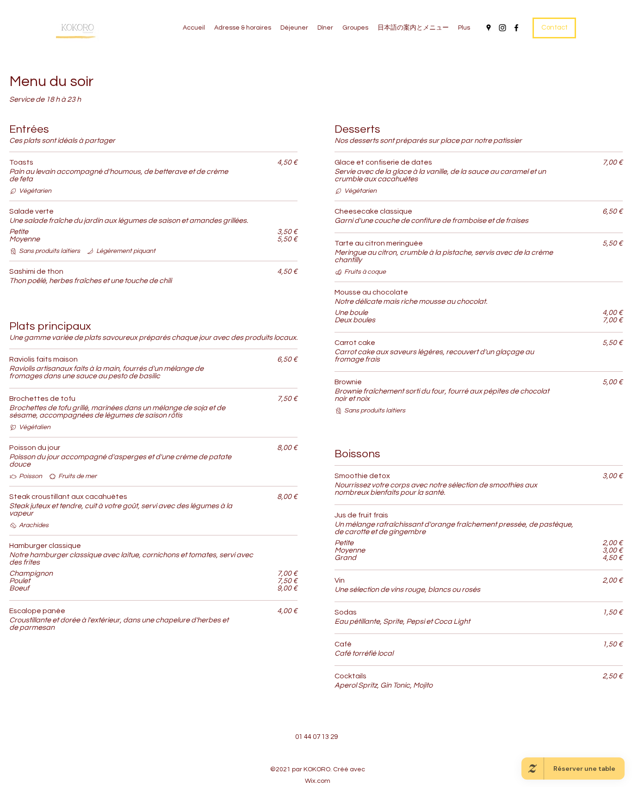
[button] (554, 28)
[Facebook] (516, 27)
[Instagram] (502, 27)
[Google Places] (488, 27)
